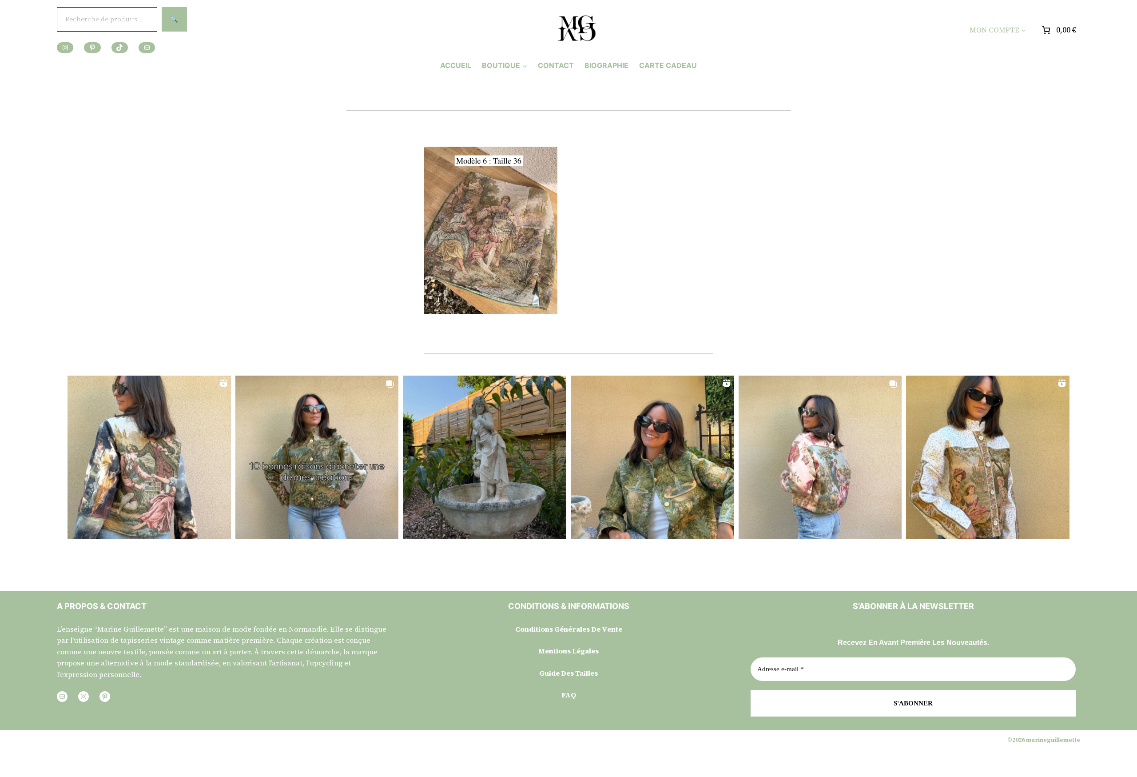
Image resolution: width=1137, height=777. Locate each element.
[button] (149, 457)
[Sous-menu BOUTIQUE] (524, 65)
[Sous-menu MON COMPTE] (1023, 30)
